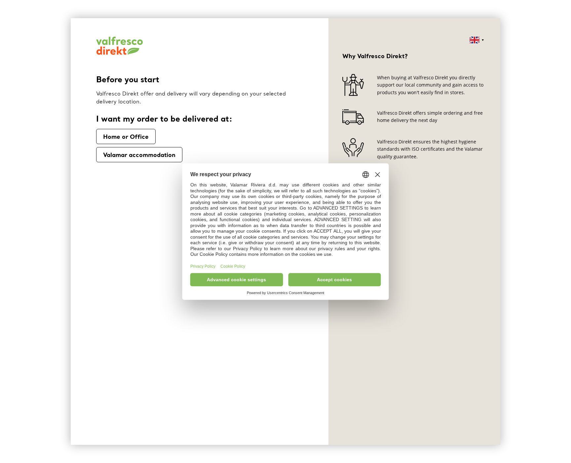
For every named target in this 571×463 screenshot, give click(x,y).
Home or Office (126, 136)
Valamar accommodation (139, 155)
